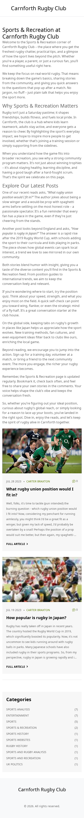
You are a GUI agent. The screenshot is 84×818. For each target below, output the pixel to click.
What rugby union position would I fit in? (39, 492)
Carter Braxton (38, 481)
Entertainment (17, 715)
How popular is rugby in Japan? (36, 617)
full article (15, 544)
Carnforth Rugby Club (38, 8)
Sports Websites (18, 740)
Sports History (17, 734)
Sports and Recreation (23, 758)
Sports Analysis (18, 709)
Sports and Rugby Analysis (26, 752)
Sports (11, 721)
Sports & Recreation (21, 727)
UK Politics (14, 764)
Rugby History (17, 746)
